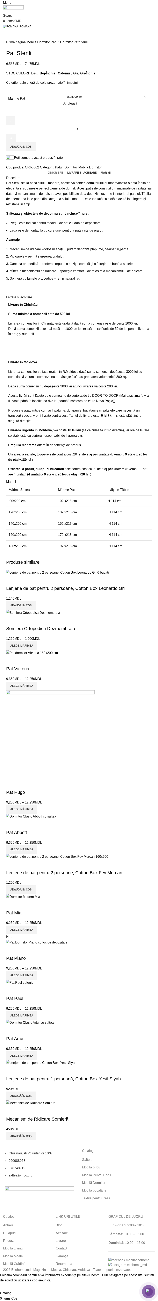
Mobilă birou (91, 1167)
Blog (59, 1225)
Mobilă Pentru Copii (96, 1175)
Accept (8, 1286)
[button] (21, 1096)
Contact (61, 1248)
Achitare (62, 1233)
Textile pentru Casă (96, 1198)
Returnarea (64, 1264)
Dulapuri (9, 1233)
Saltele (87, 1159)
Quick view (11, 1030)
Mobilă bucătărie (94, 1190)
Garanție (62, 1256)
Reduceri (9, 1240)
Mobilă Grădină (14, 1264)
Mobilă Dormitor (93, 1183)
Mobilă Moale (13, 1256)
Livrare (61, 1240)
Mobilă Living (13, 1248)
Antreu (8, 1225)
